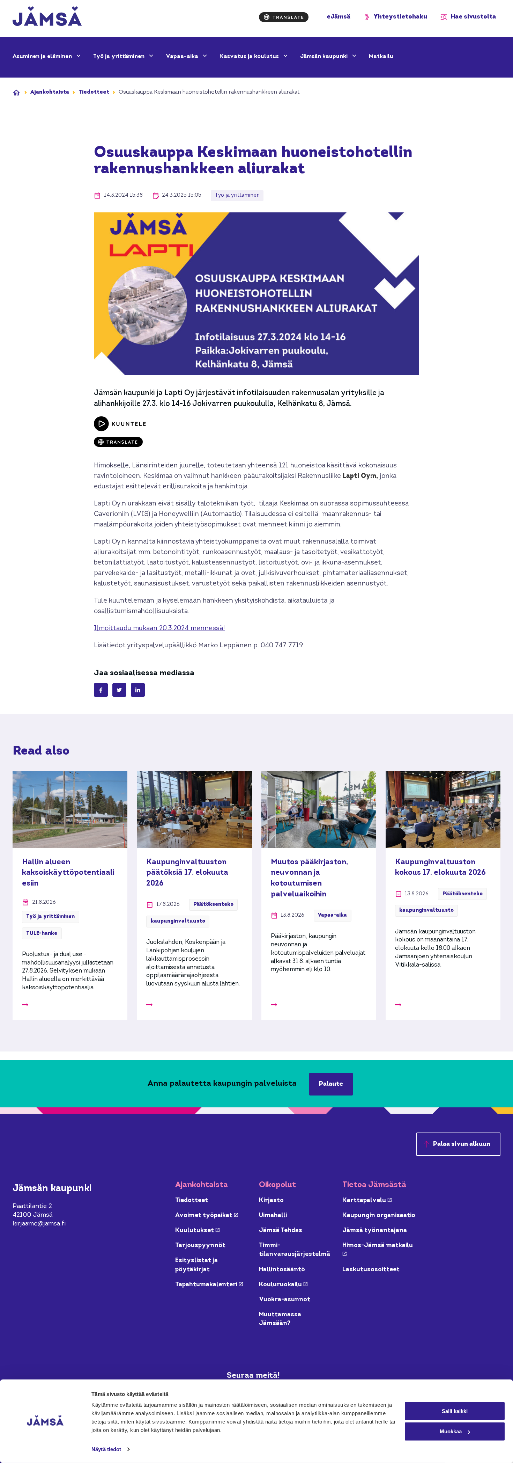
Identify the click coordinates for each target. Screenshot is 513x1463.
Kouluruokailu (283, 1284)
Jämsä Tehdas (280, 1230)
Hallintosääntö (282, 1269)
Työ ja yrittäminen (119, 56)
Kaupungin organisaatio (378, 1215)
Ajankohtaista (49, 92)
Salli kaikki (455, 1411)
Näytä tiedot (106, 1449)
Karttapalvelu (367, 1200)
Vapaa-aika (183, 56)
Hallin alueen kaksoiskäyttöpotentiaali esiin (68, 873)
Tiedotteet (94, 92)
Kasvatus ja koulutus (250, 56)
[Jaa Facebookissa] (101, 690)
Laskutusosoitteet (371, 1269)
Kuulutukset (197, 1230)
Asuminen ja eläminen (43, 56)
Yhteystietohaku (400, 17)
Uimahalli (273, 1215)
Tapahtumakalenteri (209, 1284)
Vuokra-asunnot (284, 1299)
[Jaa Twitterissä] (119, 690)
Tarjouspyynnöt (200, 1245)
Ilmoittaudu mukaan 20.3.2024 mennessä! (159, 628)
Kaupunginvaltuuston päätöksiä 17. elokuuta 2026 (187, 873)
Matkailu (381, 56)
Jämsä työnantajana (374, 1230)
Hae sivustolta (473, 17)
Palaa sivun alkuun (461, 1144)
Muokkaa (451, 1431)
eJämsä (338, 17)
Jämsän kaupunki (324, 56)
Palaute (331, 1084)
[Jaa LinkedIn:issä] (138, 690)
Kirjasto (271, 1200)
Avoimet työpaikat (206, 1215)
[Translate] (283, 17)
